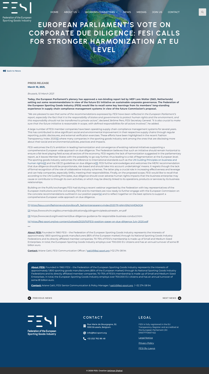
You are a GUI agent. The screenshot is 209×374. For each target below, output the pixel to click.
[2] (44, 163)
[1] (57, 138)
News (127, 12)
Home (54, 12)
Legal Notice (146, 338)
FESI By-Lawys (147, 348)
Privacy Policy (146, 343)
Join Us (157, 12)
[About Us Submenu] (79, 12)
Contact (174, 12)
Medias (141, 12)
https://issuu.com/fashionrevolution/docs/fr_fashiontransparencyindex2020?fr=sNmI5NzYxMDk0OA (87, 205)
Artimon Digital (114, 370)
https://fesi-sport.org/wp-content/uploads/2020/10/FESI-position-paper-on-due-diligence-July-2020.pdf (89, 221)
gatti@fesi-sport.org (98, 250)
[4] (100, 194)
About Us (70, 12)
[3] (96, 163)
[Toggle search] (202, 12)
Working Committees (100, 12)
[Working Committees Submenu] (117, 12)
